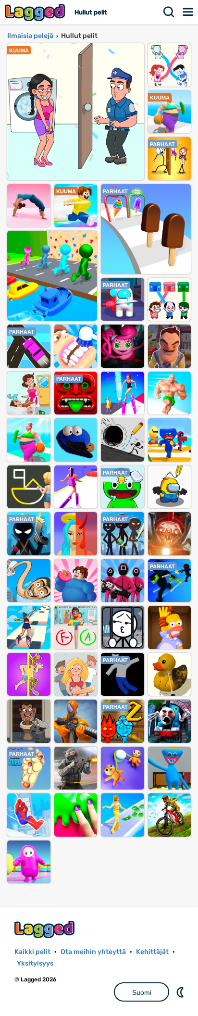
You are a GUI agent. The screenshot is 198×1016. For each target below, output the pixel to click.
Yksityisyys (35, 963)
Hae (169, 12)
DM (181, 992)
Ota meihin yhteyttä (93, 952)
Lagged (36, 12)
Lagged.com (45, 929)
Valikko (188, 12)
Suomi (141, 992)
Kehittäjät (152, 952)
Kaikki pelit (32, 952)
